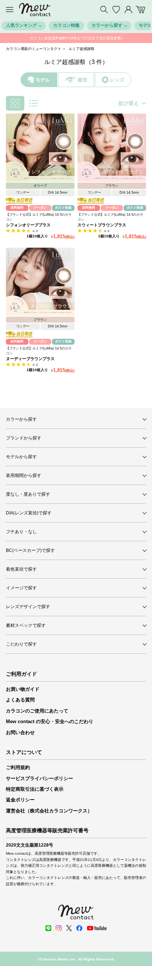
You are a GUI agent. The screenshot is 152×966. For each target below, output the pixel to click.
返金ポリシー (20, 799)
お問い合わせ (20, 732)
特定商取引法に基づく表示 (34, 789)
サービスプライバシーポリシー (39, 778)
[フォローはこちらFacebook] (79, 928)
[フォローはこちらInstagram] (59, 928)
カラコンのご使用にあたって (37, 711)
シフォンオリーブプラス (28, 225)
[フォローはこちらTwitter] (69, 928)
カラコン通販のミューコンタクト (33, 49)
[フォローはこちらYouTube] (97, 928)
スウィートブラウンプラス (101, 225)
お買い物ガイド (22, 689)
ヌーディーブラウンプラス (30, 358)
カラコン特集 (66, 25)
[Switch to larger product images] (33, 103)
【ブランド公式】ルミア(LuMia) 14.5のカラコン (39, 217)
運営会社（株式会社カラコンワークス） (49, 811)
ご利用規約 (18, 767)
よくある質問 (20, 700)
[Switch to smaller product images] (15, 103)
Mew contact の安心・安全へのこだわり (49, 721)
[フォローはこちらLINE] (48, 928)
